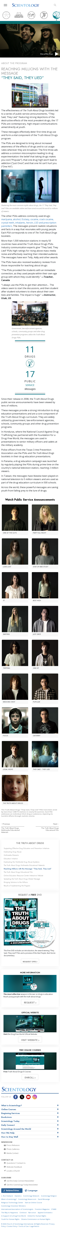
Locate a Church (13, 1171)
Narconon (32, 1212)
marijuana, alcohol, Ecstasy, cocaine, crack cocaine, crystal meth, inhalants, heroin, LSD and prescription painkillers (28, 223)
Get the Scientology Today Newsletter (22, 1184)
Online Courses (8, 1109)
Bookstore (6, 1117)
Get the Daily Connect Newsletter (20, 1181)
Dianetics (18, 1196)
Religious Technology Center (12, 1202)
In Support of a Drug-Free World (13, 1216)
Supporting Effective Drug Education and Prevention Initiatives (26, 848)
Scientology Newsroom (27, 1199)
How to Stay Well (9, 1136)
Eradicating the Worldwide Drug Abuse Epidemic (22, 862)
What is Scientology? (11, 1105)
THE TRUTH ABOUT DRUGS (30, 843)
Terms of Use (24, 1226)
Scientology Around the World (16, 1129)
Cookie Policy (12, 1226)
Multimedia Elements (11, 855)
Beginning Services (10, 1113)
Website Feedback (14, 1167)
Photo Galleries (13, 1149)
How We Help (8, 1132)
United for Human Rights (36, 1216)
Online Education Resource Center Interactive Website (23, 875)
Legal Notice (34, 1226)
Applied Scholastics (45, 1212)
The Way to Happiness (9, 1212)
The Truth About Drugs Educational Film (50, 829)
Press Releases (13, 1145)
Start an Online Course (33, 1202)
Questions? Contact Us (16, 1163)
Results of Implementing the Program (17, 885)
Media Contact (12, 1153)
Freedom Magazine (42, 1209)
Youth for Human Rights (10, 1219)
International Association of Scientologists (17, 1209)
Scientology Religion (49, 1196)
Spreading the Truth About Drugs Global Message (22, 879)
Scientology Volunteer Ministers (13, 1206)
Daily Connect (8, 1125)
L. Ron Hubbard (7, 1196)
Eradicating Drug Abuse (12, 851)
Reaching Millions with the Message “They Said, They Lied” (28, 868)
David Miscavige (44, 1199)
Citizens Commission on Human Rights (35, 1219)
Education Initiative (11, 858)
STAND (53, 1209)
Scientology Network (31, 1196)
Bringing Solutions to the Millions (16, 882)
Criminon (23, 1212)
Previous (6, 824)
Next (55, 824)
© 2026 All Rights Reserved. (25, 1224)
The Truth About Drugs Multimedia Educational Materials (10, 830)
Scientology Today (10, 1121)
